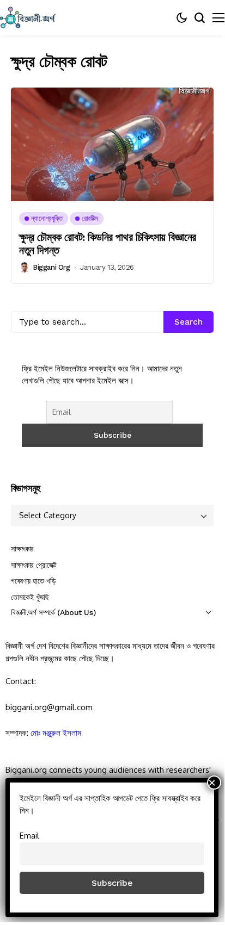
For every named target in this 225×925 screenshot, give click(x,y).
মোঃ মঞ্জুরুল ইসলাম (56, 733)
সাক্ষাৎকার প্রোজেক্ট (34, 565)
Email (29, 835)
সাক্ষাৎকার (22, 548)
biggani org (51, 267)
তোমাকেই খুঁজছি (30, 597)
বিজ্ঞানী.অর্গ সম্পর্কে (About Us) (53, 612)
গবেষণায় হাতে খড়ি (33, 580)
